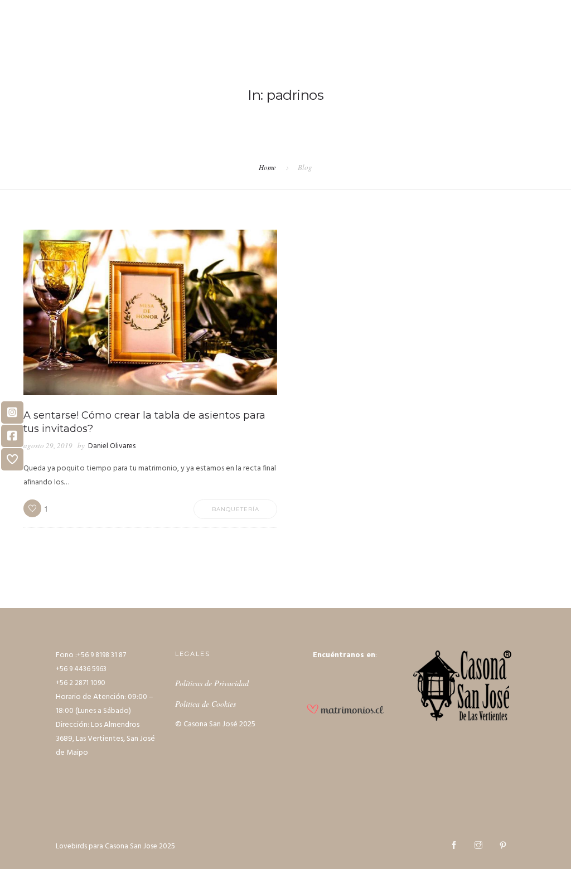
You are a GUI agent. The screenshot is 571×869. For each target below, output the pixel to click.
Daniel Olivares (112, 446)
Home (267, 167)
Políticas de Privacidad (212, 683)
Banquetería (235, 509)
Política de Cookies (205, 703)
